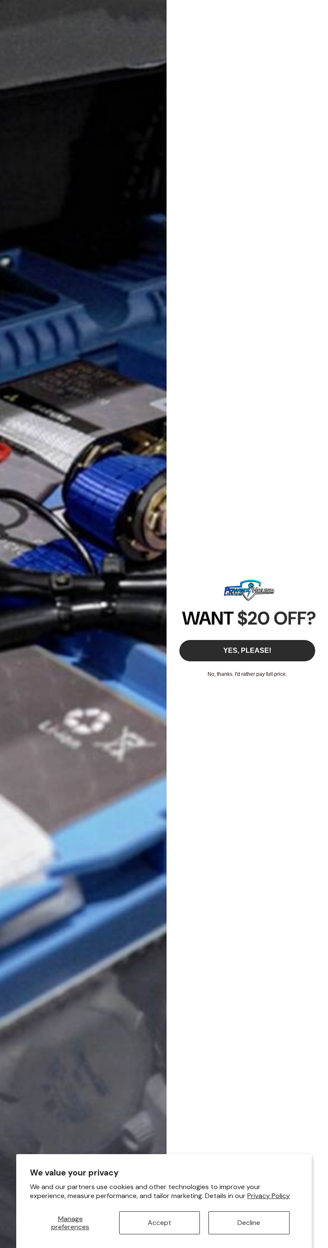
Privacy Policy (268, 1195)
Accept (159, 1222)
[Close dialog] (317, 10)
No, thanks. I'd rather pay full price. (247, 674)
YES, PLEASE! (247, 650)
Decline (248, 1222)
